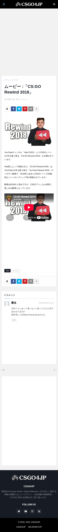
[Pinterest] (24, 108)
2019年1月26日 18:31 (46, 303)
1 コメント (23, 99)
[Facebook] (13, 108)
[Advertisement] (29, 42)
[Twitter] (19, 108)
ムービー (15, 80)
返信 (14, 320)
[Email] (30, 108)
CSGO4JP (20, 527)
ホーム (7, 80)
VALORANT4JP (35, 527)
